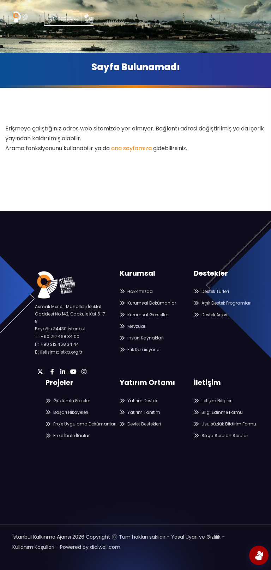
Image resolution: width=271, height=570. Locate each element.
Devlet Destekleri (143, 424)
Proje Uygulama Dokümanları (84, 424)
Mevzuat (135, 326)
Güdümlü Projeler (71, 401)
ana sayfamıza (131, 148)
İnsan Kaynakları (145, 338)
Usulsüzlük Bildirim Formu (228, 424)
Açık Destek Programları (226, 303)
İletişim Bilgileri (216, 401)
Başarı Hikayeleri (70, 412)
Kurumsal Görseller (147, 315)
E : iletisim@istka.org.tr (58, 352)
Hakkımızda (139, 291)
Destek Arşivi (213, 315)
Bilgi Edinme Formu (221, 412)
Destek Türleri (214, 291)
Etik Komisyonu (142, 350)
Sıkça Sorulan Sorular (224, 436)
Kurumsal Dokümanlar (151, 303)
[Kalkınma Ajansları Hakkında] (259, 555)
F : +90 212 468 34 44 (57, 344)
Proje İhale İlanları (71, 436)
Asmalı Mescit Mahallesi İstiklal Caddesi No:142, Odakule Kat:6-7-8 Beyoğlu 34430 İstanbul (71, 318)
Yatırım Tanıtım (143, 412)
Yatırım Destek (141, 401)
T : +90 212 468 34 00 (57, 336)
